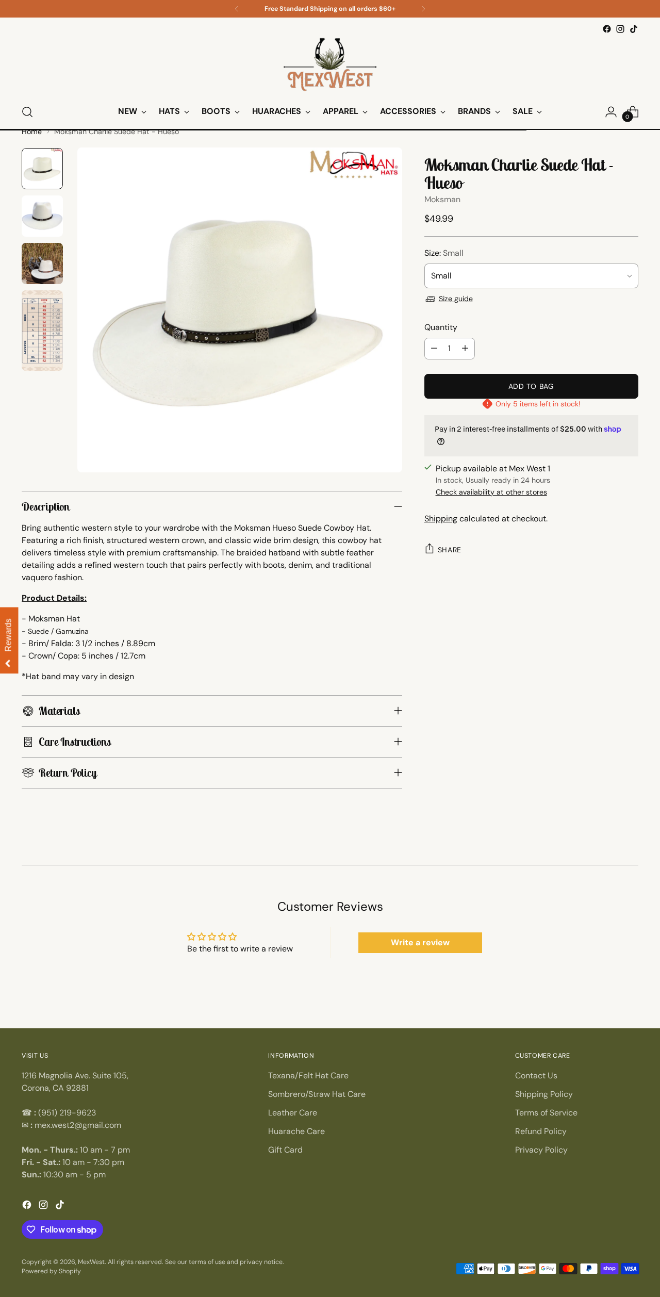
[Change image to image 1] (42, 168)
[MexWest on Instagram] (620, 29)
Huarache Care (296, 1131)
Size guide (456, 298)
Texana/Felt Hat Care (308, 1075)
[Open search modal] (27, 112)
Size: (444, 253)
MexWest (91, 1262)
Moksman (442, 199)
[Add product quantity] (465, 348)
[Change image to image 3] (42, 263)
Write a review (420, 942)
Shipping (440, 518)
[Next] (423, 9)
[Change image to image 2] (42, 216)
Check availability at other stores (491, 492)
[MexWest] (330, 65)
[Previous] (236, 9)
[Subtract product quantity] (434, 348)
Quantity (440, 327)
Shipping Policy (544, 1094)
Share (450, 549)
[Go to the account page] (611, 112)
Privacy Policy (541, 1149)
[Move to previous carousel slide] (23, 860)
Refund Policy (541, 1131)
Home (32, 131)
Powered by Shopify (51, 1271)
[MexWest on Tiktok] (633, 29)
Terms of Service (546, 1112)
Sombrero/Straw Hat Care (317, 1094)
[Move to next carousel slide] (637, 860)
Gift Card (285, 1149)
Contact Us (536, 1075)
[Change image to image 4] (42, 330)
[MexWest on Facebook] (607, 29)
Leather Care (292, 1112)
